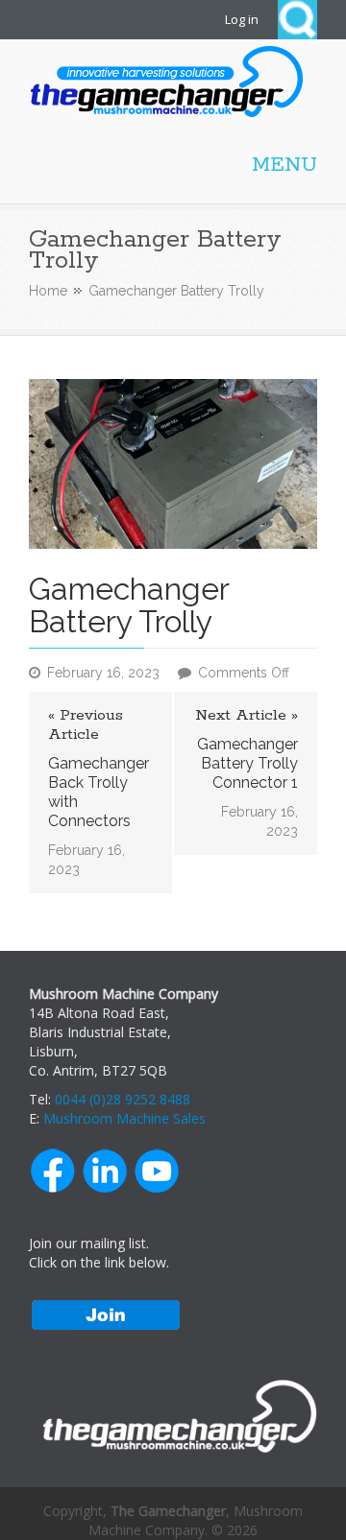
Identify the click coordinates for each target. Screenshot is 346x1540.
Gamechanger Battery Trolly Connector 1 (247, 763)
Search (297, 19)
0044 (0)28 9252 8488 (122, 1099)
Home (48, 290)
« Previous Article (85, 725)
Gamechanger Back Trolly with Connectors (98, 792)
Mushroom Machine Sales (124, 1118)
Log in (242, 19)
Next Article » (246, 715)
